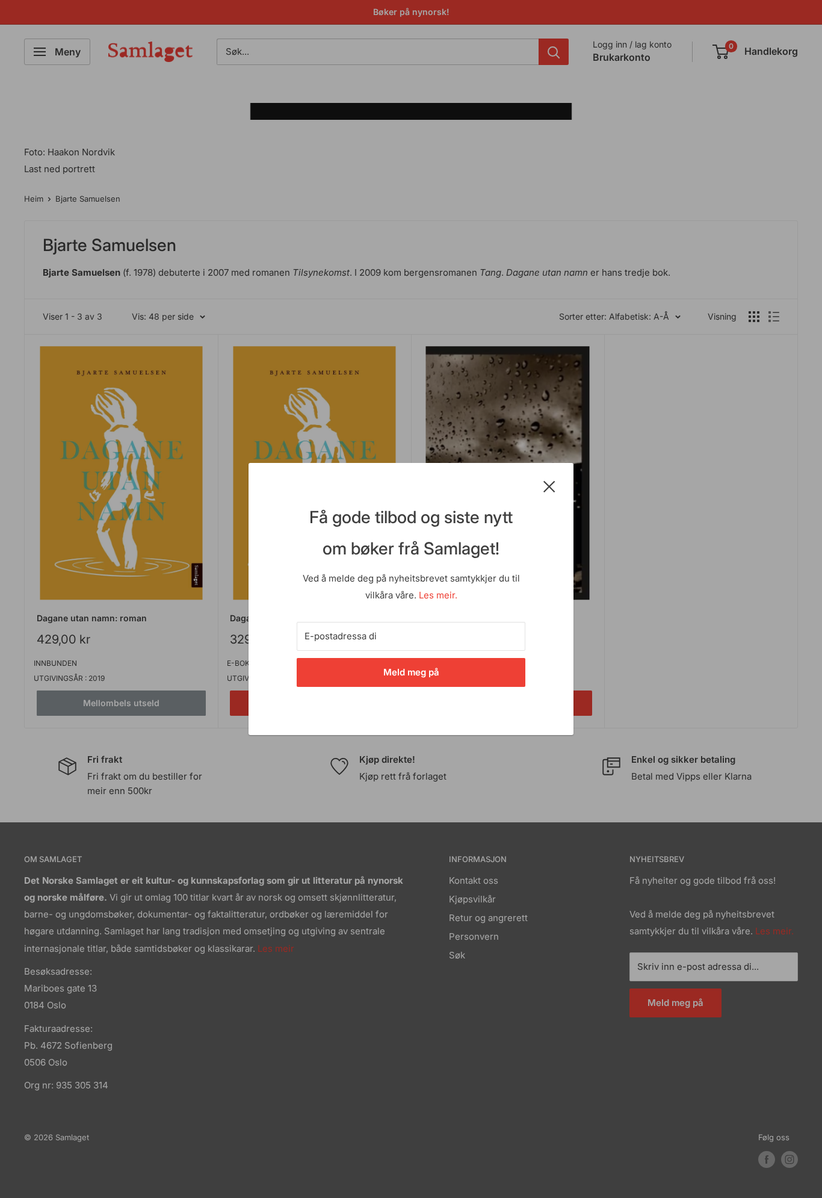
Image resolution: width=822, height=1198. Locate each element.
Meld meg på (411, 672)
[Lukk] (549, 485)
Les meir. (438, 595)
